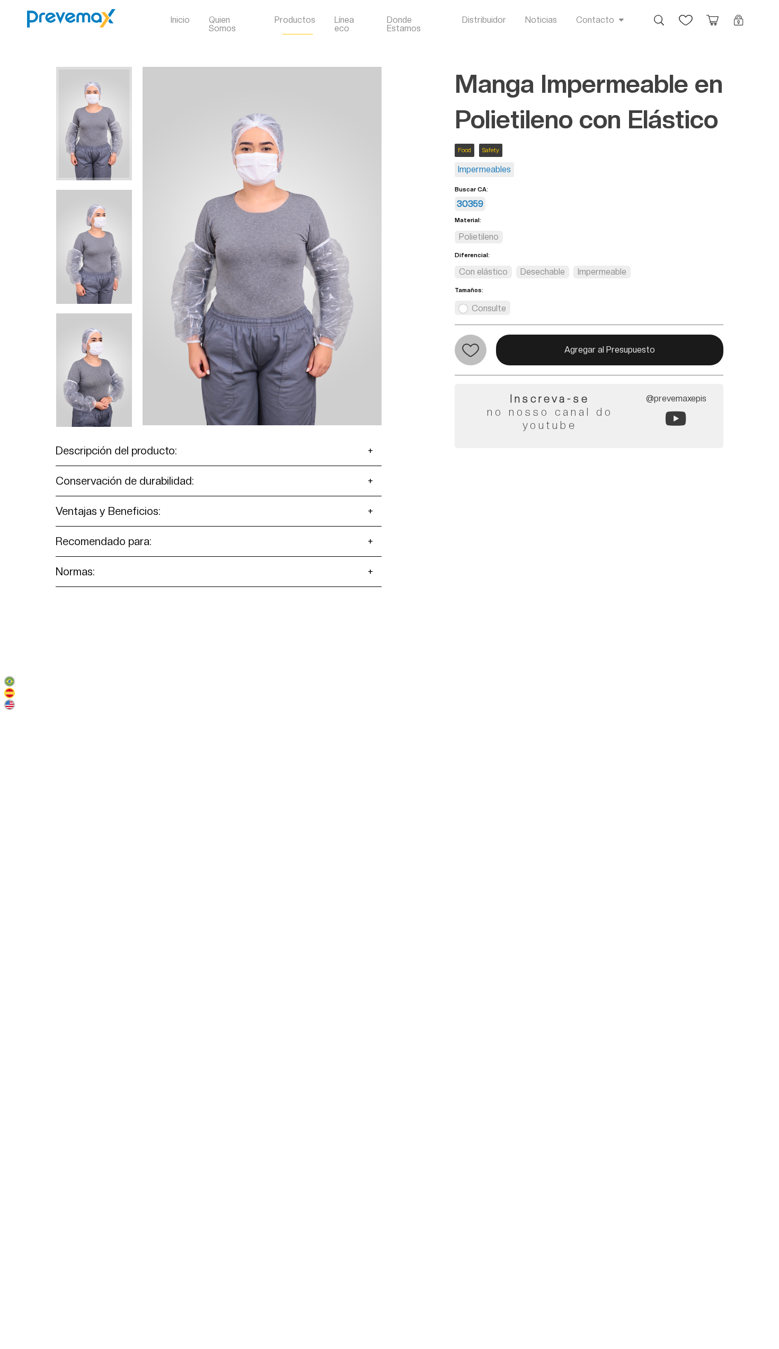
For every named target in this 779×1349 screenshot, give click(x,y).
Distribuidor (484, 20)
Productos (295, 20)
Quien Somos (222, 24)
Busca (659, 15)
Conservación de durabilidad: (125, 481)
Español (9, 693)
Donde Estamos (404, 24)
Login (738, 15)
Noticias (541, 20)
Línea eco (344, 24)
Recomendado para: (104, 541)
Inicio (180, 20)
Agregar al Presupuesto (609, 350)
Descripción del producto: (116, 450)
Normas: (75, 571)
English (9, 704)
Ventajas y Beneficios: (108, 511)
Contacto (595, 20)
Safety (490, 150)
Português (9, 681)
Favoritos (685, 15)
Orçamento (712, 15)
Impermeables (484, 169)
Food (464, 150)
